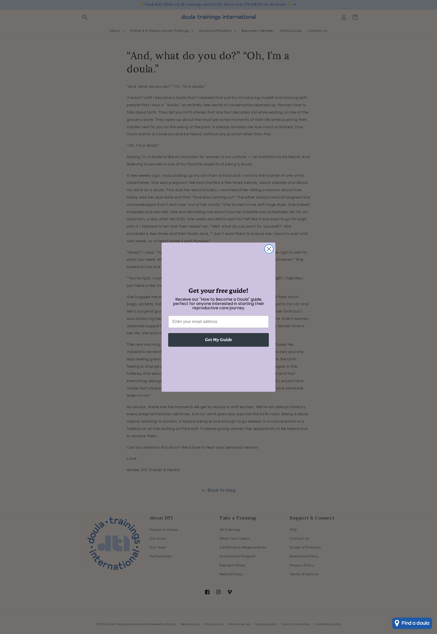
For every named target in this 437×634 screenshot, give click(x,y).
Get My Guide (218, 339)
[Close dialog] (269, 249)
